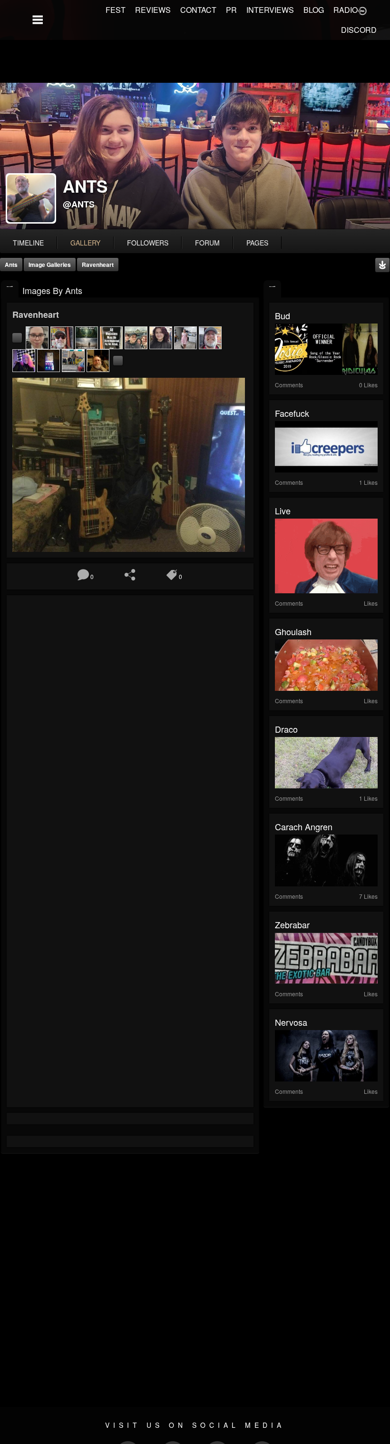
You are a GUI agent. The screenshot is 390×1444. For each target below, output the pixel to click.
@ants (79, 204)
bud (282, 315)
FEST (116, 9)
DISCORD (359, 29)
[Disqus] (130, 728)
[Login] (362, 10)
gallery (85, 242)
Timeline (28, 242)
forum (207, 242)
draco (286, 729)
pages (257, 242)
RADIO (345, 9)
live (283, 510)
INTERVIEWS (270, 9)
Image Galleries (50, 264)
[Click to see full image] (195, 156)
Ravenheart (98, 264)
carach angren (303, 826)
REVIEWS (153, 9)
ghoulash (293, 631)
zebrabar (292, 924)
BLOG (313, 9)
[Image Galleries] (10, 290)
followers (147, 242)
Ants (11, 264)
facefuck (292, 413)
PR (231, 9)
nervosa (291, 1022)
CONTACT (198, 9)
